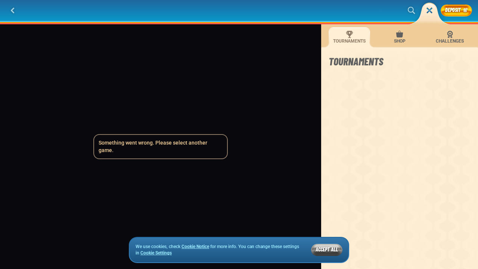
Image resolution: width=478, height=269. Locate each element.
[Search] (411, 10)
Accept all (327, 249)
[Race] (429, 10)
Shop (400, 41)
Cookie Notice (195, 246)
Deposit (453, 10)
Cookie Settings (156, 253)
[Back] (12, 10)
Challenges (450, 41)
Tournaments (349, 41)
